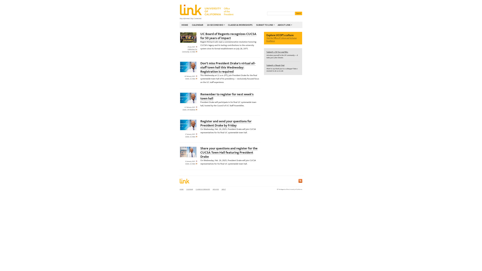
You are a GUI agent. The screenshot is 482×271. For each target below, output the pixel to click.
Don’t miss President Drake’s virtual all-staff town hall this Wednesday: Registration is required (228, 67)
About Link (283, 24)
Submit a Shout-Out (275, 65)
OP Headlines (191, 110)
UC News (192, 52)
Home (185, 24)
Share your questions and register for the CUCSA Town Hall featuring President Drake (229, 152)
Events (187, 79)
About (224, 189)
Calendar (197, 24)
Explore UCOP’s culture (280, 35)
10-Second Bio (214, 24)
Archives (216, 189)
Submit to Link (263, 24)
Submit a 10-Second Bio (277, 52)
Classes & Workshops (240, 24)
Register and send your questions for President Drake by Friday (226, 123)
